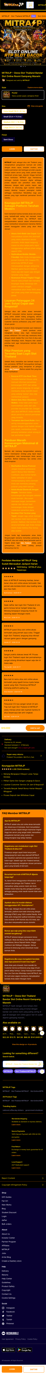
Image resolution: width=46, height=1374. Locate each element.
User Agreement (8, 1339)
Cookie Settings (8, 1298)
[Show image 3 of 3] (25, 66)
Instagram (10, 1308)
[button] (33, 1033)
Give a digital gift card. (26, 748)
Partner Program (9, 1242)
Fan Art (5, 1201)
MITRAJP (5, 16)
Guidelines (6, 1282)
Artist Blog (6, 1257)
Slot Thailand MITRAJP (23, 16)
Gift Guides (6, 1197)
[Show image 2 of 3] (23, 66)
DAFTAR (33, 1369)
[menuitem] (5, 16)
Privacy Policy (20, 1339)
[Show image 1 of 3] (21, 66)
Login (4, 1216)
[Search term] (30, 5)
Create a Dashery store (11, 1261)
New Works (6, 1205)
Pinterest (10, 1323)
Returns (5, 1275)
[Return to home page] (14, 5)
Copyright (6, 1290)
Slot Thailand (15, 330)
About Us (6, 1234)
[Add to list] (5, 1029)
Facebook (10, 1312)
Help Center (7, 1278)
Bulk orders (6, 1224)
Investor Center (8, 1238)
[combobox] (30, 5)
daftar (4, 1220)
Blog (4, 1208)
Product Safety (8, 1286)
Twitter (9, 1316)
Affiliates (5, 1245)
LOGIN (12, 1369)
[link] (8, 1071)
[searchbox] (23, 1064)
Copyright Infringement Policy (14, 1185)
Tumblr (9, 1319)
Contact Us (6, 1294)
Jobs (4, 1253)
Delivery (5, 1271)
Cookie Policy (32, 1339)
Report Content (8, 1178)
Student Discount (9, 1212)
